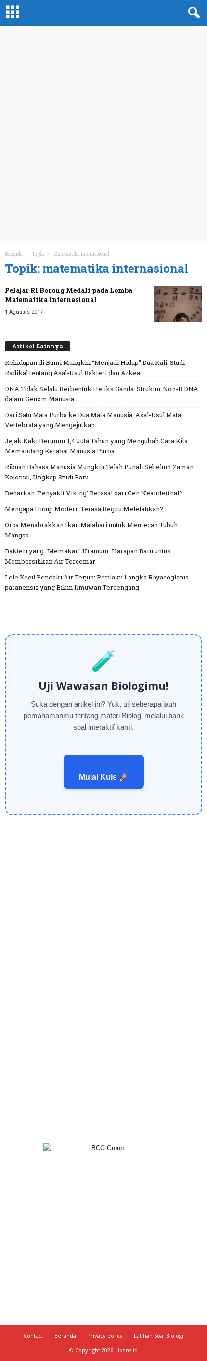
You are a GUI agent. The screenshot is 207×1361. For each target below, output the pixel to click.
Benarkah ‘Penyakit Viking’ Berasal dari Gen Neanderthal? (93, 493)
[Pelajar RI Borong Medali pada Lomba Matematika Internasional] (178, 304)
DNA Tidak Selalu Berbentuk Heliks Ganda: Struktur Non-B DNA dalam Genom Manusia (101, 393)
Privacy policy (105, 1335)
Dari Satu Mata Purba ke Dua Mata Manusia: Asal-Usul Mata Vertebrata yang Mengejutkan (93, 419)
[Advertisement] (103, 134)
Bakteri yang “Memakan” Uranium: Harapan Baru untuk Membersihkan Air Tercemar (88, 556)
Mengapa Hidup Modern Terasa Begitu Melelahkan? (84, 509)
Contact (33, 1335)
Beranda (14, 254)
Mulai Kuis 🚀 (104, 777)
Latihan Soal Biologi (158, 1335)
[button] (192, 13)
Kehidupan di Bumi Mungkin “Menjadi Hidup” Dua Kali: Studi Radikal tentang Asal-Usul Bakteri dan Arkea (95, 367)
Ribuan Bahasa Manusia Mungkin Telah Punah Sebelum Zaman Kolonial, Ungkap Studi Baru (99, 472)
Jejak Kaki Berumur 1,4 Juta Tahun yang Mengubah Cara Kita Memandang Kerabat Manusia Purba (96, 445)
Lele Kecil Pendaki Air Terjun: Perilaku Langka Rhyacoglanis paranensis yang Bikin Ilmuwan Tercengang (97, 582)
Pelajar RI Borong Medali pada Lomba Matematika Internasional (68, 295)
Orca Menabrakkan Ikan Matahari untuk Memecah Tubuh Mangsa (91, 530)
